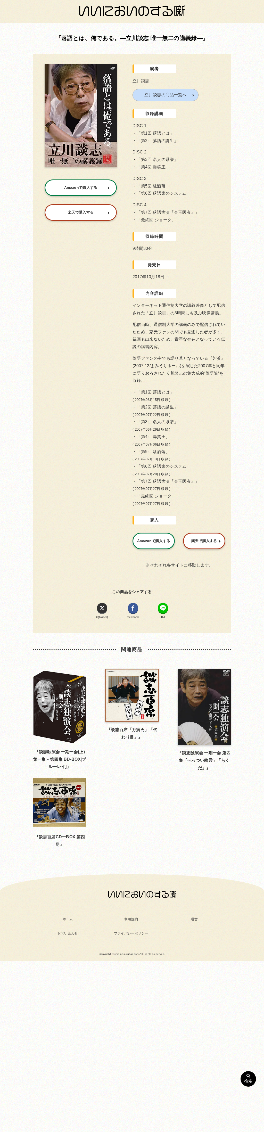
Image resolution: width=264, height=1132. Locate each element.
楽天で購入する (204, 541)
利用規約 (131, 919)
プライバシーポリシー (131, 933)
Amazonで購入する (153, 541)
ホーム (68, 919)
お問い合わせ (67, 933)
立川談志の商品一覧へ (165, 95)
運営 (194, 919)
